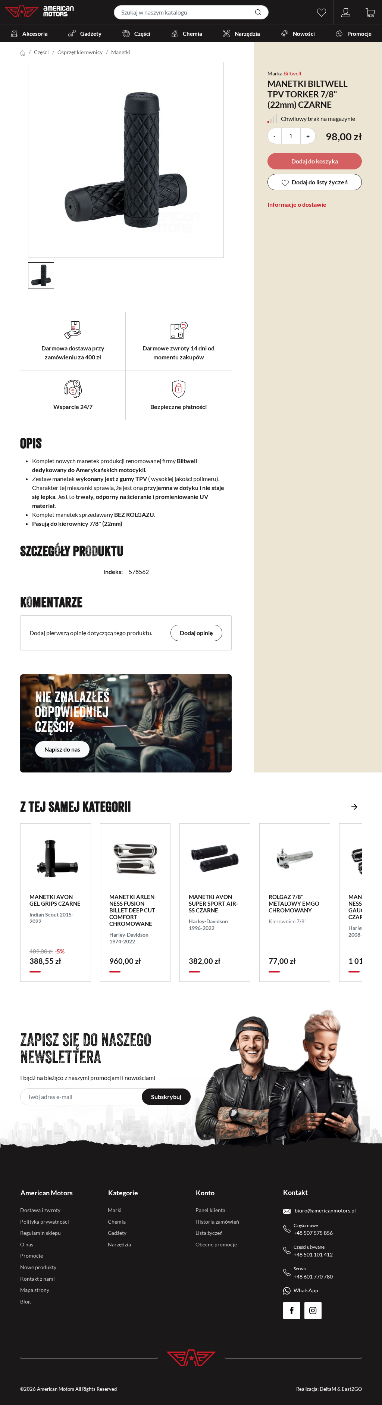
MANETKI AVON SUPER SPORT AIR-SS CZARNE (213, 903)
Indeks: (113, 571)
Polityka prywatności (44, 1221)
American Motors (47, 1193)
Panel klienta (210, 1210)
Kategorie (123, 1193)
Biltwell (292, 73)
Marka (274, 73)
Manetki (120, 52)
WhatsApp (306, 1290)
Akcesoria (35, 33)
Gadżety (90, 33)
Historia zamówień (217, 1221)
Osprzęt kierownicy (80, 52)
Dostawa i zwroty (40, 1210)
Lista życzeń (209, 1233)
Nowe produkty (38, 1267)
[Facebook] (291, 1310)
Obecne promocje (216, 1244)
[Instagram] (313, 1310)
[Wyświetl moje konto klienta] (345, 11)
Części (142, 33)
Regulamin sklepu (40, 1233)
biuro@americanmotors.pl (325, 1210)
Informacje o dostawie (296, 204)
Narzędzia (247, 33)
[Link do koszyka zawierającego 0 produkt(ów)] (370, 11)
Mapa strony (34, 1290)
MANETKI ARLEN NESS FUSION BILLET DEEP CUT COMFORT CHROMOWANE (132, 910)
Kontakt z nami (37, 1279)
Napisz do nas (62, 749)
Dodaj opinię (196, 632)
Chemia (192, 33)
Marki (115, 1210)
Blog (25, 1301)
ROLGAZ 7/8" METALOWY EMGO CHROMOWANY (294, 903)
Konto (205, 1193)
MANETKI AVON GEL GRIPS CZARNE (55, 900)
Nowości (304, 33)
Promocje (359, 33)
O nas (26, 1244)
